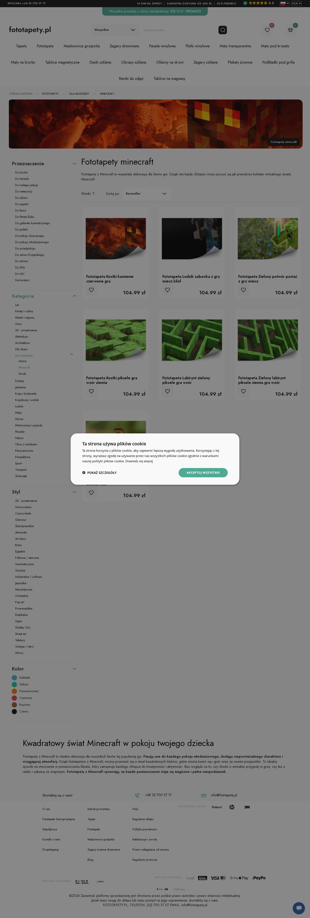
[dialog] (155, 459)
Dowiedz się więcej (139, 461)
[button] (99, 472)
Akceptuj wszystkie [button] (203, 472)
